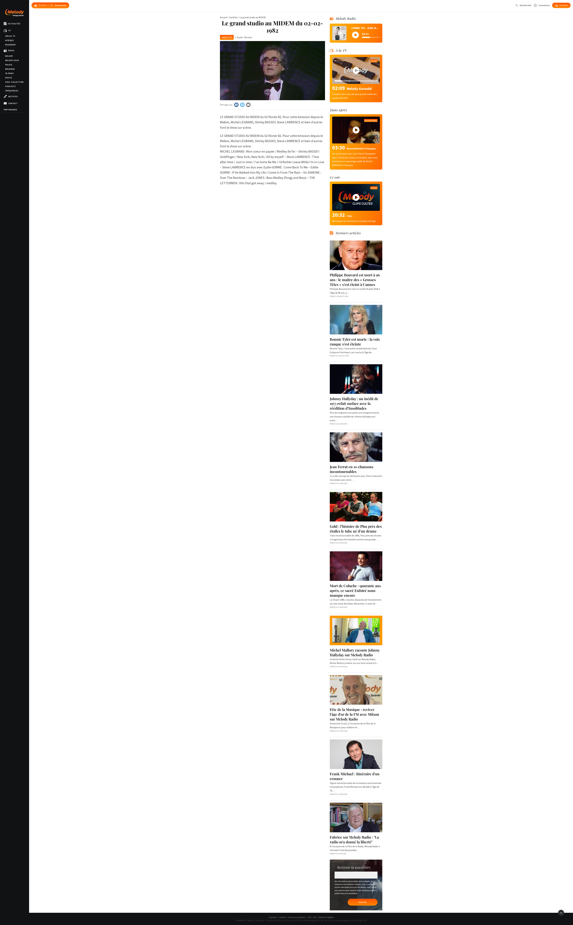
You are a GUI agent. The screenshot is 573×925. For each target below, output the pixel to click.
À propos (273, 917)
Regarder (10, 44)
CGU (309, 917)
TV (9, 30)
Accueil (223, 17)
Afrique (9, 40)
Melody (9, 56)
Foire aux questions (296, 917)
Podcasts (10, 86)
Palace (8, 64)
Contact (13, 103)
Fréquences (11, 90)
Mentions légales (326, 917)
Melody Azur (12, 60)
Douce (8, 77)
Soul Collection (14, 82)
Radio (11, 50)
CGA (315, 917)
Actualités (14, 23)
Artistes (13, 96)
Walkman (10, 69)
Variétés (233, 17)
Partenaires (10, 109)
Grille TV (10, 36)
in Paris (9, 73)
